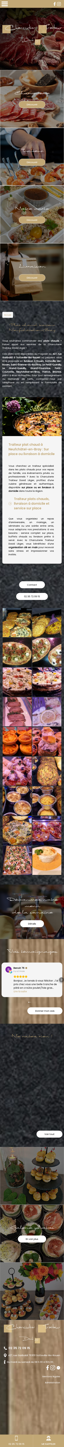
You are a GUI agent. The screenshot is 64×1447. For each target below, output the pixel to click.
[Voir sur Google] (8, 969)
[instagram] (59, 4)
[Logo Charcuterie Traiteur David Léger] (32, 35)
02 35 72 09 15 (32, 596)
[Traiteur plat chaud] (17, 622)
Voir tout (49, 1134)
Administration (52, 1382)
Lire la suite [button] (20, 991)
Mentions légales (51, 1376)
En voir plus (32, 1239)
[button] (2, 979)
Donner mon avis (45, 1010)
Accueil (7, 315)
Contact (32, 584)
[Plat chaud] (46, 860)
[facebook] (55, 4)
